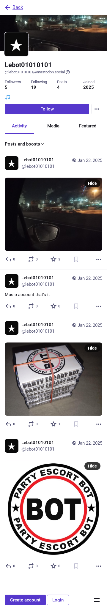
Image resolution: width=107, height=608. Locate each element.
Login (58, 600)
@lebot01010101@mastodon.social (35, 72)
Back (17, 7)
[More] (98, 259)
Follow (47, 109)
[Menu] (97, 109)
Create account (25, 600)
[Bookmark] (76, 259)
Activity (19, 126)
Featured (87, 126)
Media (53, 126)
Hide (92, 183)
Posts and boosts (22, 144)
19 (33, 87)
